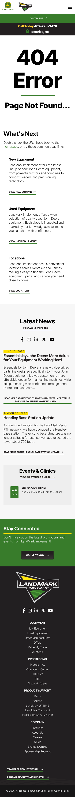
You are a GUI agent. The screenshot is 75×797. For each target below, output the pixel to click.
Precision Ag (37, 664)
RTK (37, 678)
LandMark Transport (37, 710)
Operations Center (37, 669)
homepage (10, 146)
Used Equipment (37, 633)
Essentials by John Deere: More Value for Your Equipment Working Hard (36, 357)
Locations (37, 728)
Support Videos (37, 683)
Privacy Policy (45, 790)
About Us (37, 732)
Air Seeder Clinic (34, 488)
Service (37, 701)
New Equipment (37, 628)
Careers (37, 737)
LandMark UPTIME (37, 705)
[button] (37, 18)
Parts (37, 696)
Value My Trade (37, 647)
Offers (37, 642)
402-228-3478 (45, 26)
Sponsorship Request (37, 751)
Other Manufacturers (37, 638)
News (37, 742)
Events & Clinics (37, 746)
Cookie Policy (61, 790)
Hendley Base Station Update (28, 417)
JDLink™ (38, 674)
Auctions (37, 652)
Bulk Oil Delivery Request (37, 715)
